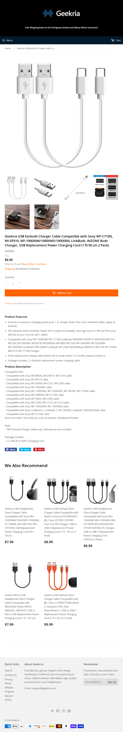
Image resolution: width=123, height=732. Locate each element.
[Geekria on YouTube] (69, 711)
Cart (118, 40)
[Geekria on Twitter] (52, 711)
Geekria (15, 720)
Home (8, 48)
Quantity (9, 277)
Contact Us (11, 675)
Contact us (9, 303)
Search (8, 670)
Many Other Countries (34, 264)
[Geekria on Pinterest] (63, 711)
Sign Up (112, 682)
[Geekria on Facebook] (58, 711)
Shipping (9, 268)
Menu (9, 40)
